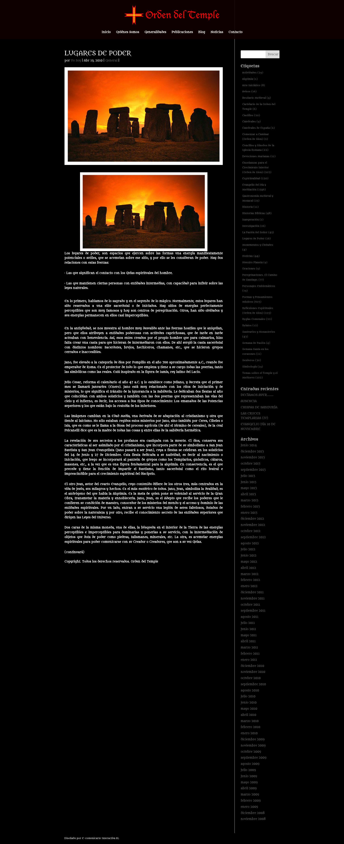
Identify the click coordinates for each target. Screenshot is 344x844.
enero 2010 (249, 733)
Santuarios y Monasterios (258, 334)
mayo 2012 (249, 561)
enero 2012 (249, 586)
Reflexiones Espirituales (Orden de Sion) (257, 310)
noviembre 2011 (253, 598)
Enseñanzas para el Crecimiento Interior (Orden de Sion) (256, 167)
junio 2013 (248, 482)
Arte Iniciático (253, 85)
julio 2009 (248, 770)
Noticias (217, 32)
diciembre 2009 (253, 739)
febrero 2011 (250, 653)
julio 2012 (248, 549)
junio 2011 (248, 629)
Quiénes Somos (127, 32)
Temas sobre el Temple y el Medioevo (260, 375)
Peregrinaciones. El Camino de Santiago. (259, 277)
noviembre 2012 (253, 525)
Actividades (252, 72)
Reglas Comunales (257, 319)
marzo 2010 (250, 721)
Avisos (249, 91)
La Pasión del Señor (258, 232)
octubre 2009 (251, 751)
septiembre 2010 (253, 684)
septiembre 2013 (253, 470)
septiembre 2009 (253, 757)
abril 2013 (248, 494)
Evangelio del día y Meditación (254, 187)
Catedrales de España (258, 127)
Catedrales (251, 121)
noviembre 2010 (253, 672)
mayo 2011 (249, 635)
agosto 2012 (250, 543)
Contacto (235, 32)
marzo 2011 (249, 647)
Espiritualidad (255, 178)
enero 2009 (249, 807)
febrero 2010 (250, 727)
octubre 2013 (250, 463)
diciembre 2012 (252, 518)
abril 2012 (248, 568)
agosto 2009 (250, 764)
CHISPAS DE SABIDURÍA (259, 407)
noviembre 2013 (253, 457)
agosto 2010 (250, 690)
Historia (250, 206)
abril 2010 (248, 715)
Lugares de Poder (256, 238)
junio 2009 (249, 776)
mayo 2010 (249, 708)
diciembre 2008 (253, 813)
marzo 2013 (249, 500)
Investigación (253, 225)
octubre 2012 (250, 531)
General (111, 60)
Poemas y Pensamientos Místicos (257, 299)
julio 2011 (248, 623)
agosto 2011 (249, 617)
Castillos (251, 115)
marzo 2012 (249, 574)
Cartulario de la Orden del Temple (258, 106)
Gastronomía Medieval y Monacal (257, 198)
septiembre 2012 (253, 537)
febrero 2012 (250, 580)
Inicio (106, 32)
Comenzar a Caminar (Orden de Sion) (255, 136)
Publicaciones (182, 32)
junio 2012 (248, 555)
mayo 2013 (249, 488)
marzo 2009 (250, 794)
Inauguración (252, 219)
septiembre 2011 (253, 610)
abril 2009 (249, 788)
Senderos (251, 360)
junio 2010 (249, 702)
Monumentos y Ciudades (257, 247)
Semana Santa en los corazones (255, 351)
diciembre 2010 (252, 666)
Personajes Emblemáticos (258, 288)
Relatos (250, 325)
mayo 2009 (249, 782)
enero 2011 (249, 660)
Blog (201, 32)
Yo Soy (76, 60)
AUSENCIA (249, 401)
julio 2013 (248, 476)
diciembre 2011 (252, 592)
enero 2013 (249, 513)
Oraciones (251, 268)
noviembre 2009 (253, 745)
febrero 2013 (250, 506)
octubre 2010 (251, 678)
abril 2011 (248, 641)
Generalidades (155, 32)
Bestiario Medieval (256, 97)
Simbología (252, 366)
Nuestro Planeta (254, 262)
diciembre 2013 (252, 451)
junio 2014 (249, 445)
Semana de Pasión (256, 342)
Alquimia (250, 78)
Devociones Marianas (259, 156)
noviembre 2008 (253, 819)
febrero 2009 (251, 800)
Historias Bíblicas (257, 213)
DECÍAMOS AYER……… (257, 395)
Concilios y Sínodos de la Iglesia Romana (258, 148)
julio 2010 (248, 696)
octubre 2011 (250, 604)
